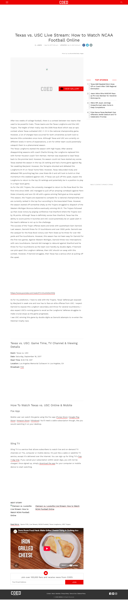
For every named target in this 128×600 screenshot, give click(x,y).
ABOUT (92, 184)
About (53, 593)
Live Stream (33, 524)
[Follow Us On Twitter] (113, 593)
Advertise (58, 593)
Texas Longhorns (55, 524)
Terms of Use (73, 593)
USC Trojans (66, 524)
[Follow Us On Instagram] (116, 593)
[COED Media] (16, 595)
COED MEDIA (59, 597)
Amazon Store (23, 420)
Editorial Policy (81, 593)
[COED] (64, 2)
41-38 (44, 131)
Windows (35, 420)
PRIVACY (105, 184)
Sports (22, 524)
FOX (22, 367)
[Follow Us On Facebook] (110, 593)
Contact (49, 593)
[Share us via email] (91, 45)
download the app (47, 463)
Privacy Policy (65, 593)
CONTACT (98, 184)
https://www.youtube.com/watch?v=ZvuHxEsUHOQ (32, 293)
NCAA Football (43, 524)
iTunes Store (62, 417)
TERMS (111, 184)
